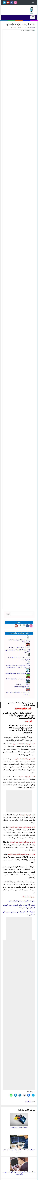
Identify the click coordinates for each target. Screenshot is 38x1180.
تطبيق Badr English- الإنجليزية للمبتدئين (17, 673)
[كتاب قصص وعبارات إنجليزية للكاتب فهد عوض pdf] (28, 689)
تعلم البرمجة (25, 27)
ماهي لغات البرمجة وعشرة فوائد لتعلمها (22, 901)
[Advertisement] (19, 801)
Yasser (32, 27)
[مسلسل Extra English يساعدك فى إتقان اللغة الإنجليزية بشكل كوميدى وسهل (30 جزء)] (28, 644)
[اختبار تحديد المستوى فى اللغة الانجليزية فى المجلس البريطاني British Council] (28, 662)
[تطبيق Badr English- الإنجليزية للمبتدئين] (28, 670)
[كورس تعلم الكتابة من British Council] (28, 676)
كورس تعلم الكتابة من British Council (18, 679)
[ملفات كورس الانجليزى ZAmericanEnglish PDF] (28, 681)
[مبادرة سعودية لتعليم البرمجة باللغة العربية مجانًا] (28, 637)
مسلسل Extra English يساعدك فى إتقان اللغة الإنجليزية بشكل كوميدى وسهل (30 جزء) (17, 650)
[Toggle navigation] (32, 2)
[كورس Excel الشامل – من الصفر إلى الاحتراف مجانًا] (28, 654)
